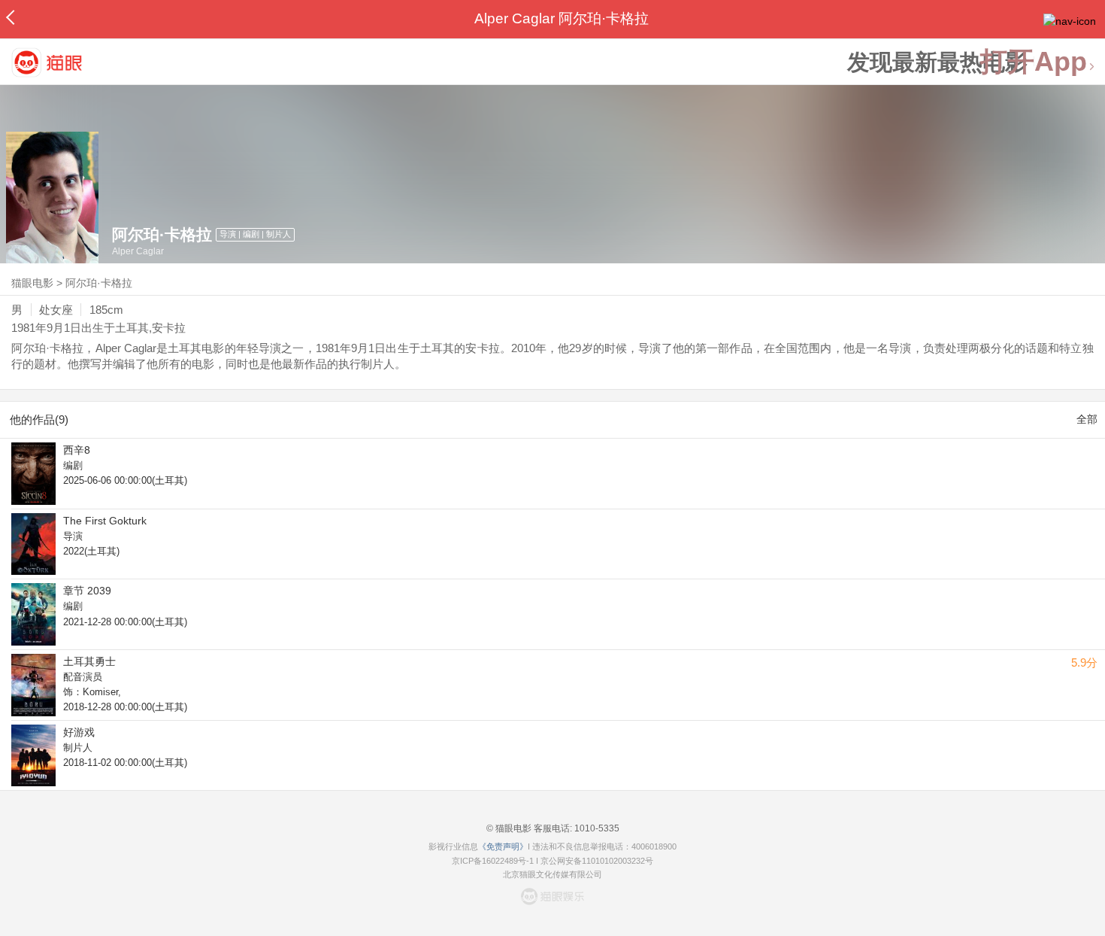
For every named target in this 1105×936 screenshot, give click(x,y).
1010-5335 (595, 828)
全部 (1086, 419)
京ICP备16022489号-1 (493, 860)
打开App (1033, 62)
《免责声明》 (503, 846)
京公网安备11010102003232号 (596, 860)
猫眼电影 (32, 283)
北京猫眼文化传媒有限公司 (552, 874)
